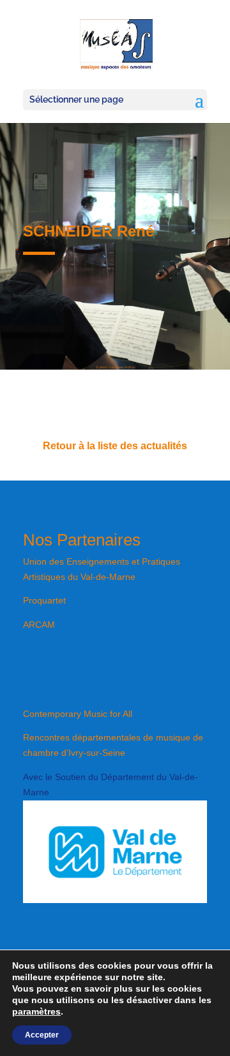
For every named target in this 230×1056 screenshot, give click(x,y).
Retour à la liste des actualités (115, 445)
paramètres (36, 1011)
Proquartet (44, 600)
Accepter (42, 1035)
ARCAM (39, 624)
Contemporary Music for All (77, 714)
